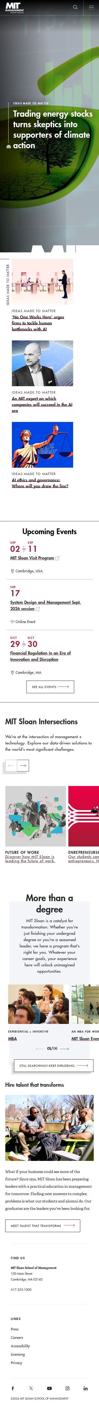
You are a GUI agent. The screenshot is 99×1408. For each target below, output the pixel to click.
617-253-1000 (21, 1289)
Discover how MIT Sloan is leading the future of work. (30, 858)
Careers (17, 1337)
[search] (75, 8)
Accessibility (20, 1346)
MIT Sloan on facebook (13, 1390)
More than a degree (49, 903)
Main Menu (91, 8)
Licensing (18, 1354)
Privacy (16, 1362)
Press (14, 1329)
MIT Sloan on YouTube (48, 1391)
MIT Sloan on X (30, 1390)
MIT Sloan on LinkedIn (85, 1390)
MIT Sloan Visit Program (32, 557)
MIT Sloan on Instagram (67, 1390)
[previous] (11, 766)
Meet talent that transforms (36, 1226)
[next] (23, 766)
